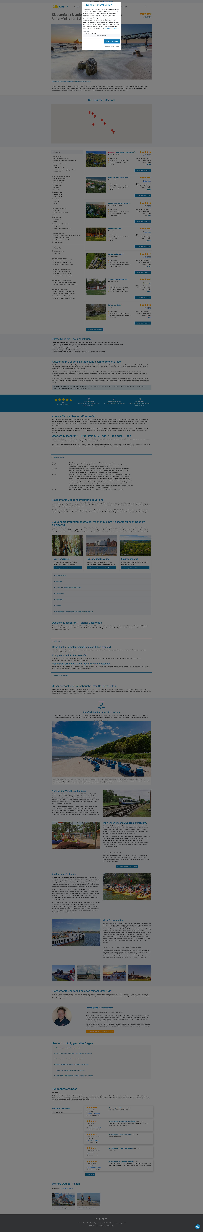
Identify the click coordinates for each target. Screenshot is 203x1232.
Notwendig (87, 31)
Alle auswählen (112, 41)
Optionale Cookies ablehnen (112, 46)
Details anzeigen (101, 35)
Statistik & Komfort (90, 33)
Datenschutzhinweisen (111, 28)
